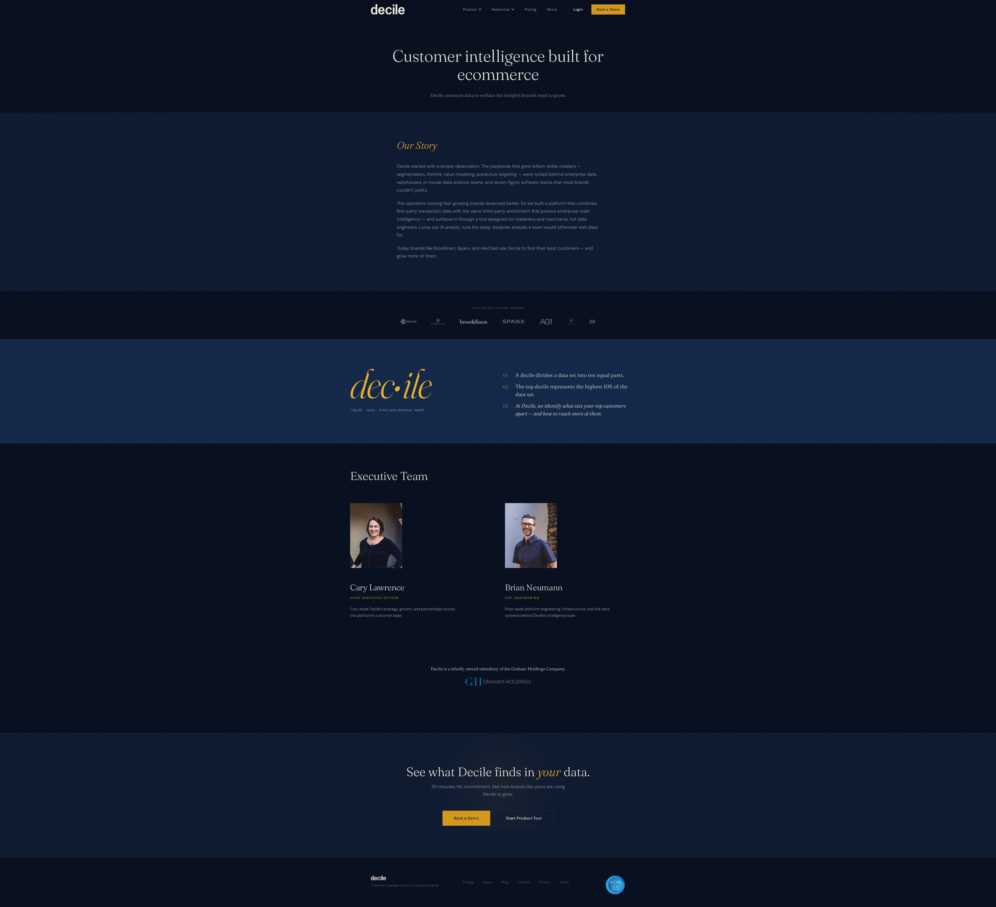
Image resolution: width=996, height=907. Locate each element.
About (552, 9)
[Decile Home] (405, 877)
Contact (523, 882)
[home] (388, 9)
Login (578, 9)
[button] (472, 9)
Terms (564, 882)
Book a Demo (608, 9)
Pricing (530, 9)
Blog (504, 882)
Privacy (544, 882)
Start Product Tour (524, 818)
